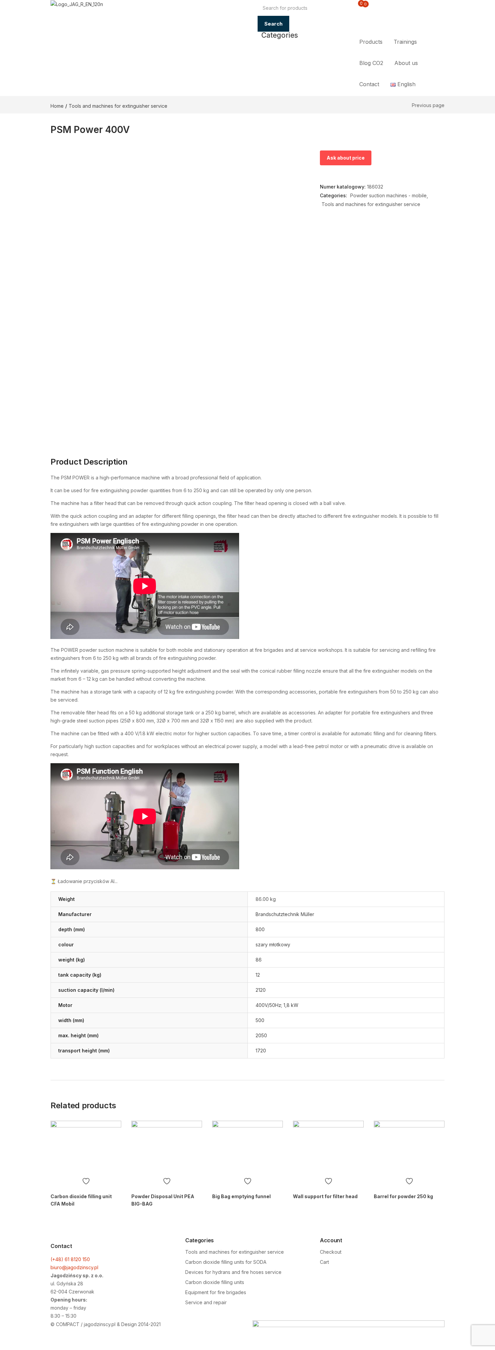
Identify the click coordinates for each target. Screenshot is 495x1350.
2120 (261, 990)
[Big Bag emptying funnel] (247, 1147)
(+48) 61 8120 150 (70, 1259)
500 (260, 1020)
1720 (261, 1050)
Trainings (405, 41)
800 (260, 929)
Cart (324, 1262)
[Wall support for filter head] (328, 1147)
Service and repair (206, 1302)
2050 (261, 1035)
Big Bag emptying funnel (241, 1196)
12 (258, 975)
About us (406, 63)
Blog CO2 (371, 63)
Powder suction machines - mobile (388, 195)
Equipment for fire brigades (215, 1292)
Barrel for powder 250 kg (403, 1196)
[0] (356, 7)
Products (371, 41)
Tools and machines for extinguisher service (118, 106)
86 (259, 960)
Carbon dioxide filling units (214, 1282)
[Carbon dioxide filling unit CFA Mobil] (86, 1147)
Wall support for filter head (325, 1196)
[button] (362, 7)
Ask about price (346, 158)
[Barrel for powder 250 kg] (409, 1147)
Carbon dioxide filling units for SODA (225, 1262)
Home (57, 106)
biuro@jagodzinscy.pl (74, 1267)
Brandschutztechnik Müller (285, 914)
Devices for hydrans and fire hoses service (233, 1272)
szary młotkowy (273, 944)
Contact (369, 84)
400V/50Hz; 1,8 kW (277, 1005)
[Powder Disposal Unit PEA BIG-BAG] (166, 1147)
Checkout (330, 1252)
